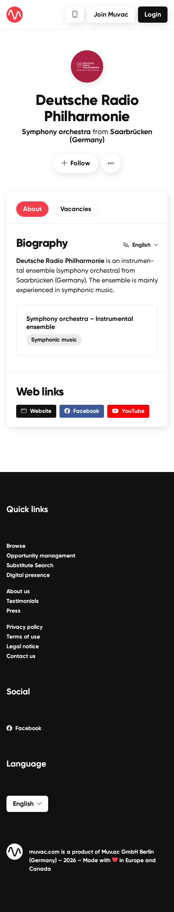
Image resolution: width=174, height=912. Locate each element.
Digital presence (28, 575)
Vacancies (75, 209)
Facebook (28, 728)
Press (13, 610)
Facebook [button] (86, 411)
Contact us (21, 656)
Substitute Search (29, 565)
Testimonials (22, 601)
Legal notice (22, 646)
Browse (15, 546)
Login (152, 14)
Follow (80, 163)
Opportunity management (40, 555)
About (32, 209)
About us (18, 591)
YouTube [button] (133, 411)
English (141, 245)
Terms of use (23, 636)
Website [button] (40, 411)
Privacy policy (24, 627)
